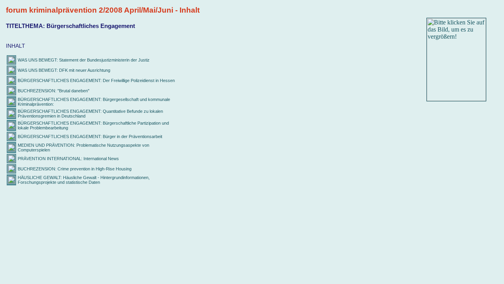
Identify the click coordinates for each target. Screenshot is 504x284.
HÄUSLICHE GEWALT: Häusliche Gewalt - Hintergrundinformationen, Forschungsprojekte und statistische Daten (84, 180)
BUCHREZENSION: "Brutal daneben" (53, 90)
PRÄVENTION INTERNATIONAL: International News (68, 158)
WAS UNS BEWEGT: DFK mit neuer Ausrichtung (64, 70)
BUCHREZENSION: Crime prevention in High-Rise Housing (75, 168)
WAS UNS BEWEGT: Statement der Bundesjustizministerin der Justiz (84, 60)
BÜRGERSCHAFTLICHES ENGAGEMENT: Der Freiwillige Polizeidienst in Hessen (96, 80)
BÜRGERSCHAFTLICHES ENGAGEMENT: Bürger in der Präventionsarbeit (90, 136)
